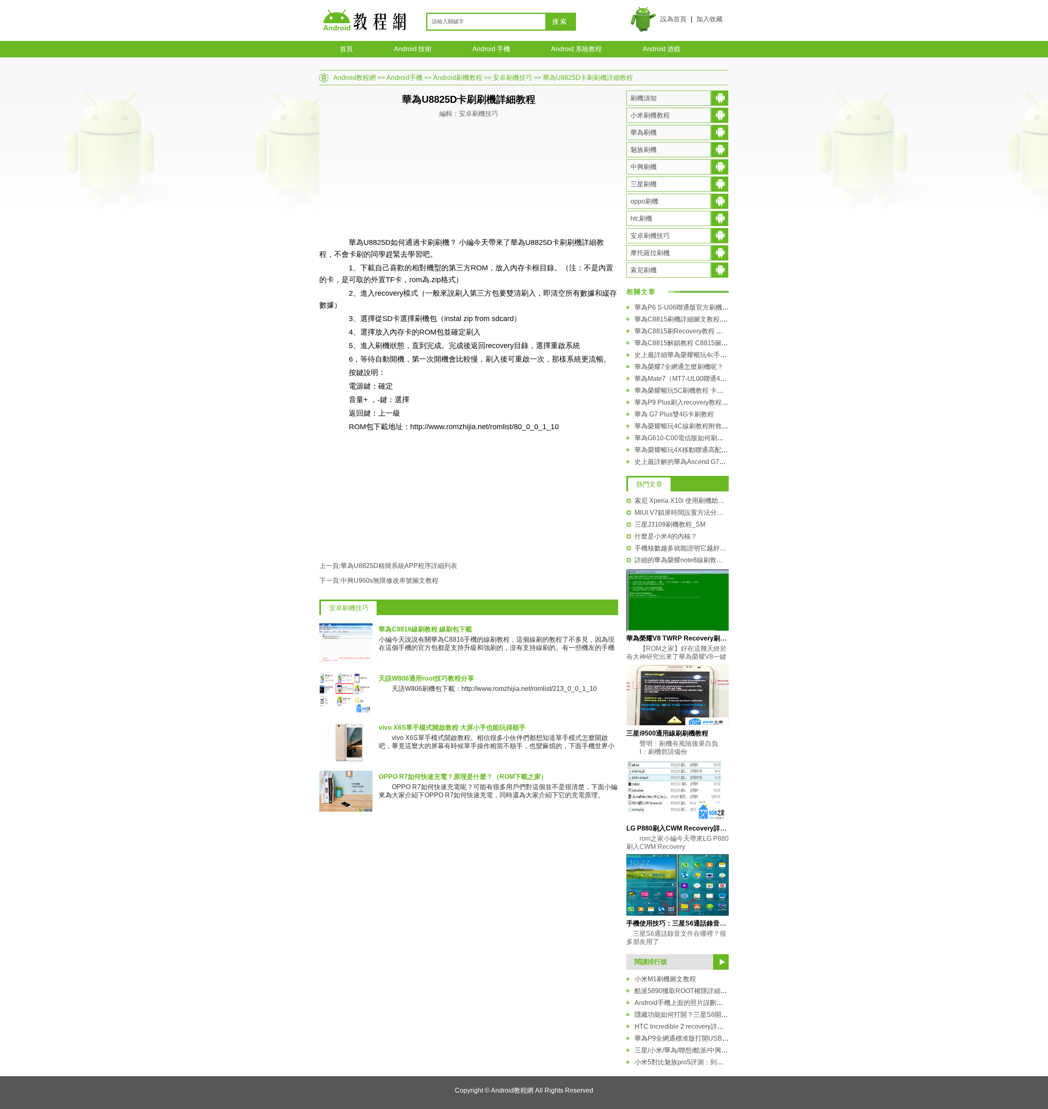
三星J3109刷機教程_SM (670, 524)
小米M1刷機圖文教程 (665, 978)
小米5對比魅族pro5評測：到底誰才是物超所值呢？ (708, 1062)
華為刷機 (643, 132)
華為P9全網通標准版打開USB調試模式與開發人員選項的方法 (724, 1038)
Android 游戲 (661, 48)
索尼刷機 (643, 270)
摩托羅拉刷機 (650, 252)
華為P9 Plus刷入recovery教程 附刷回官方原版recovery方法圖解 (727, 402)
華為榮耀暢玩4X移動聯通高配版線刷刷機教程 (701, 449)
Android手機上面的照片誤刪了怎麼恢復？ (695, 1002)
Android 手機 (491, 48)
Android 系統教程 (576, 48)
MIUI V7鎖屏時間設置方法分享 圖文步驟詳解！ (682, 512)
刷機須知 (643, 98)
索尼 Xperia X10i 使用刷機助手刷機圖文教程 (682, 500)
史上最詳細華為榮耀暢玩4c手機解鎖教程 (694, 354)
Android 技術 (412, 48)
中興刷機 (643, 166)
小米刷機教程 (650, 115)
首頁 (346, 48)
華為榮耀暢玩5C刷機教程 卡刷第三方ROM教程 (703, 390)
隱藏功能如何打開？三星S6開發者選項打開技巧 (704, 1014)
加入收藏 (709, 19)
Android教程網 (354, 77)
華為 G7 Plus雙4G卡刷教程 (674, 414)
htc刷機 (641, 218)
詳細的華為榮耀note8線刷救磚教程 (682, 560)
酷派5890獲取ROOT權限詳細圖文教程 (691, 990)
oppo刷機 (644, 201)
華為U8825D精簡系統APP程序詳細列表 (399, 565)
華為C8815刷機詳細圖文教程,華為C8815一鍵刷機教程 (714, 319)
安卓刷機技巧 (512, 77)
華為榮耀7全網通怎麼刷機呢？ (679, 366)
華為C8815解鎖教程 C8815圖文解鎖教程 (694, 342)
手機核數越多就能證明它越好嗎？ (682, 548)
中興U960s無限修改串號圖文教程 (389, 580)
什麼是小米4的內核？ (666, 536)
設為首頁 (673, 19)
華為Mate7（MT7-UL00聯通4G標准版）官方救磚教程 (713, 378)
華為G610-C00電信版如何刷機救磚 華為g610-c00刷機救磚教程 (726, 438)
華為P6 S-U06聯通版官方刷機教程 (685, 307)
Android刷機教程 (457, 77)
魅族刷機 (643, 149)
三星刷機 (643, 184)
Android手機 (404, 77)
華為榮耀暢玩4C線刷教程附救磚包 (685, 426)
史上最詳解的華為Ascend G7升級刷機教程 (697, 461)
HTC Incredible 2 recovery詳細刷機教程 (692, 1026)
